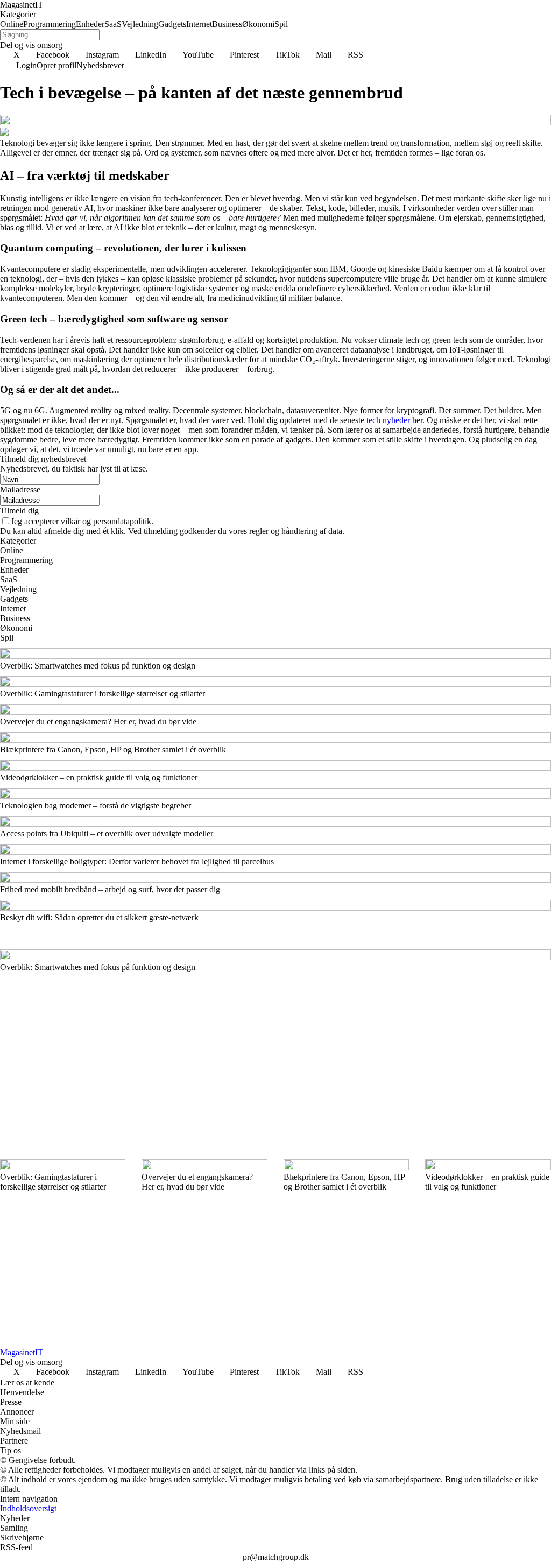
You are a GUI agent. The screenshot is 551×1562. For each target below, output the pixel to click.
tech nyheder (388, 420)
